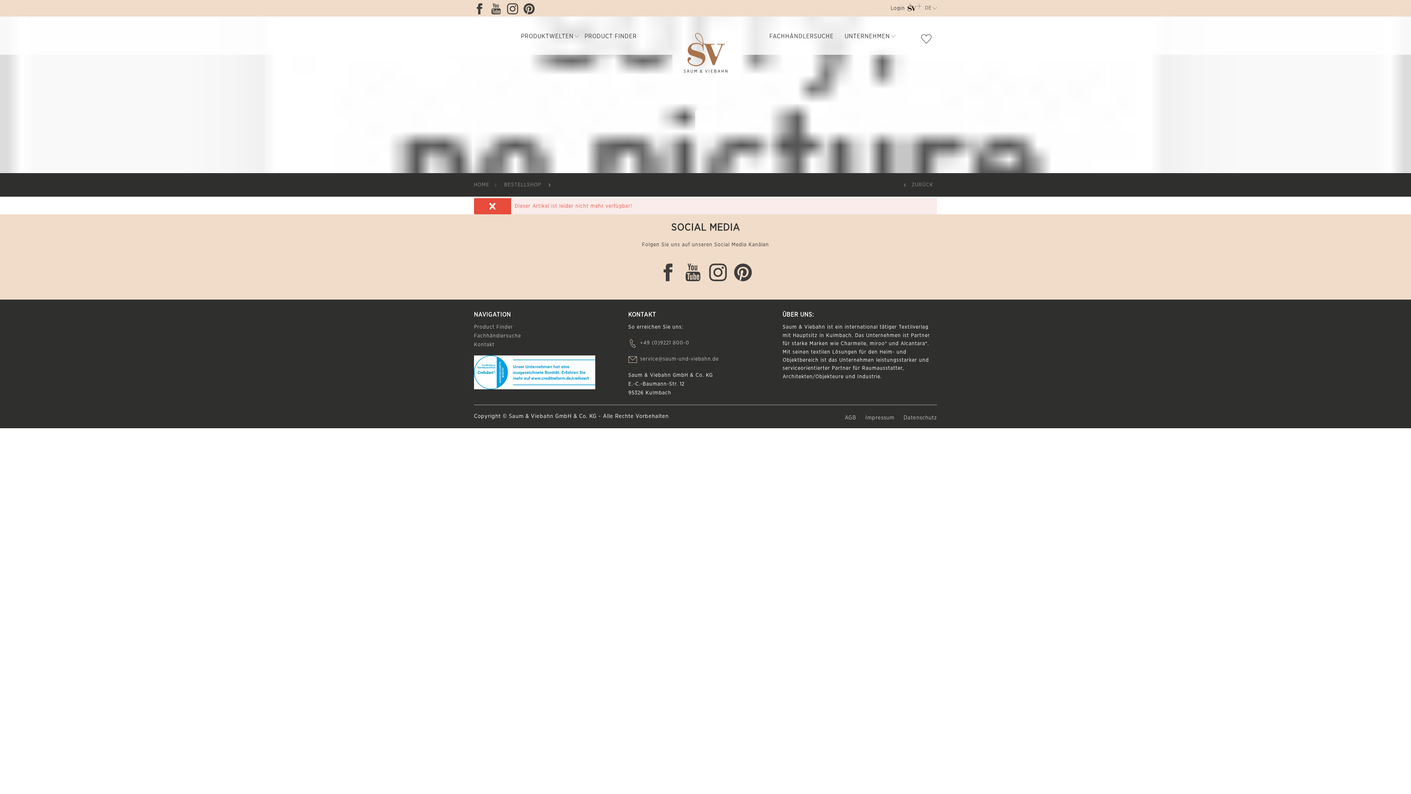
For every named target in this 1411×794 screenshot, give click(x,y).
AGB (851, 418)
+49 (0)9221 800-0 (664, 343)
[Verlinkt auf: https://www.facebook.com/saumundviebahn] (481, 8)
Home (481, 184)
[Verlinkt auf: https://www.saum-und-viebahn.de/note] (928, 40)
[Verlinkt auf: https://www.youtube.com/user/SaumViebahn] (498, 8)
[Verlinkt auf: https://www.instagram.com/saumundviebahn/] (514, 8)
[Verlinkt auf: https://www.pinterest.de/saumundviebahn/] (531, 8)
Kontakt (484, 344)
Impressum (880, 418)
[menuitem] (897, 9)
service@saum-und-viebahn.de (679, 359)
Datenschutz (920, 418)
